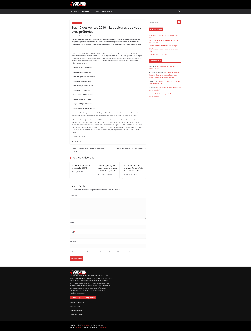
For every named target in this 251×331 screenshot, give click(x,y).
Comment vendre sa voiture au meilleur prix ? (164, 46)
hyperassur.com (75, 306)
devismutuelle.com (76, 311)
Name (72, 222)
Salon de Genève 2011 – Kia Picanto (130, 149)
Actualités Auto (76, 23)
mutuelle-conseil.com (77, 302)
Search (179, 22)
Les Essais (95, 11)
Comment (74, 196)
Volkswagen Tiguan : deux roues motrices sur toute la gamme (107, 168)
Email (72, 232)
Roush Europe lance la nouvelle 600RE (81, 166)
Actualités (75, 11)
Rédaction (76, 36)
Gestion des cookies (76, 315)
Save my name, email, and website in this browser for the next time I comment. (101, 252)
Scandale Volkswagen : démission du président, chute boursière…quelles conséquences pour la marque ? (164, 75)
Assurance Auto (108, 11)
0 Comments (95, 36)
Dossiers (85, 11)
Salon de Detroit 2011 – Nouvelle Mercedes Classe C (88, 150)
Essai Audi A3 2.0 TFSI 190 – (158, 54)
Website (73, 241)
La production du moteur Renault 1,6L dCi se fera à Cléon (133, 168)
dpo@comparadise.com (78, 293)
